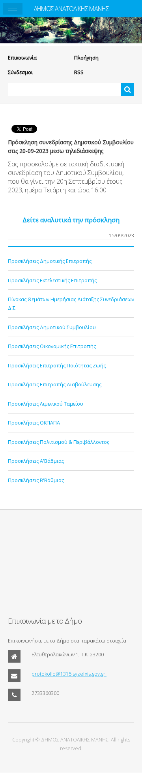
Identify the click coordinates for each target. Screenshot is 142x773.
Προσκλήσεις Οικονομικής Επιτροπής (52, 346)
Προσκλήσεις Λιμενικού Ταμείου (45, 403)
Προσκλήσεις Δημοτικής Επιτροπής (50, 260)
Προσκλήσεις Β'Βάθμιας (36, 480)
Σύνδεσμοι (20, 72)
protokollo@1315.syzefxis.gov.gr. (69, 673)
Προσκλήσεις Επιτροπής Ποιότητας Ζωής (57, 365)
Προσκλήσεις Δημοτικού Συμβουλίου (52, 327)
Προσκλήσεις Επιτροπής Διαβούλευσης (54, 384)
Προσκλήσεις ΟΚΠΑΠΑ (34, 422)
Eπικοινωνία (22, 57)
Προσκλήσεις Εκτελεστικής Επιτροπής (52, 280)
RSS (79, 72)
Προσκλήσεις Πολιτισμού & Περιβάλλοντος (58, 441)
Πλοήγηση (86, 57)
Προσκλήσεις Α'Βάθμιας (36, 460)
